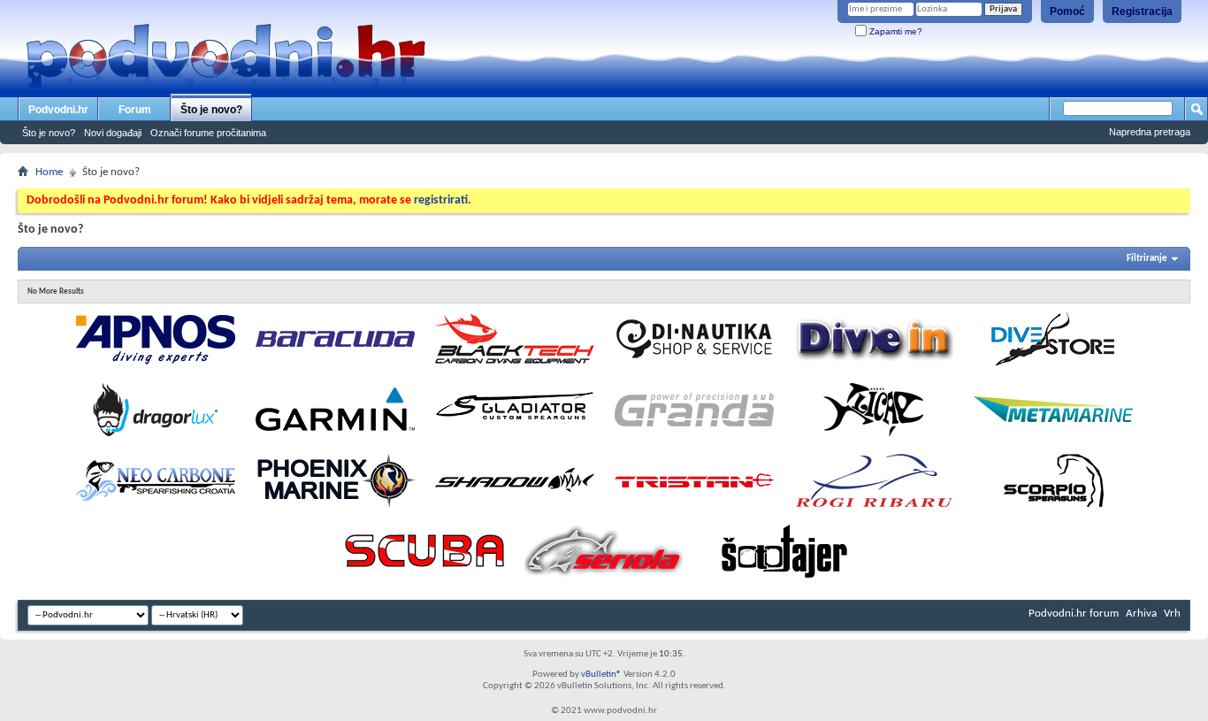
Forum (135, 110)
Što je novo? (211, 110)
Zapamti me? (894, 31)
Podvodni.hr (58, 110)
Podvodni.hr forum (1073, 613)
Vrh (1172, 613)
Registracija (1142, 11)
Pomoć (1067, 11)
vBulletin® (601, 674)
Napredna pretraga (1149, 132)
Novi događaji (112, 132)
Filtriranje (1147, 259)
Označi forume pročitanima (208, 132)
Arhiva (1141, 613)
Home (49, 172)
